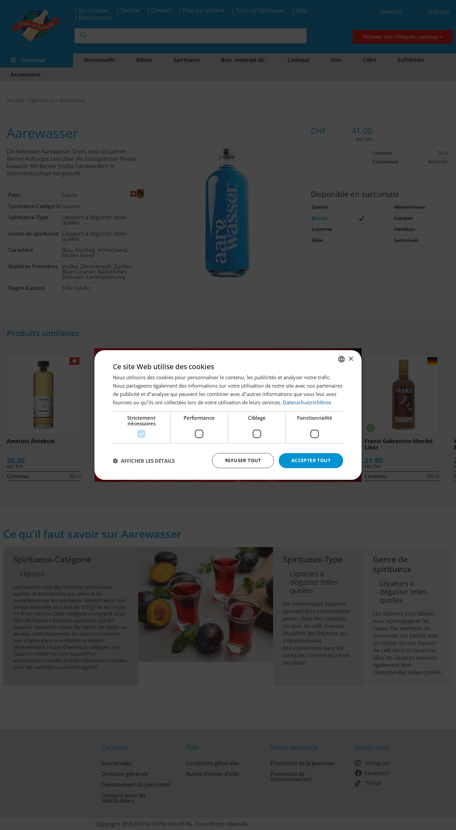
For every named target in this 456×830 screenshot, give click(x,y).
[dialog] (228, 415)
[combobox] (341, 359)
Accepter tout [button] (310, 460)
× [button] (350, 358)
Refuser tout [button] (243, 460)
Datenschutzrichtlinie (307, 402)
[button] (144, 460)
